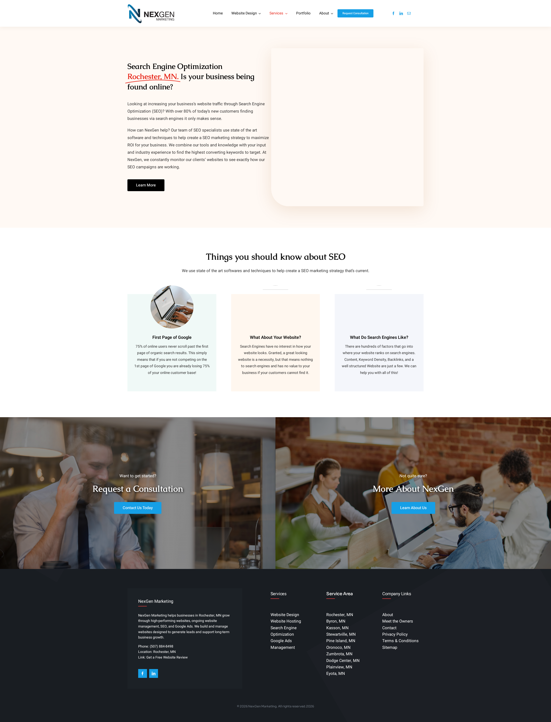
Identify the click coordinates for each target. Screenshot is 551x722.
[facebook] (393, 13)
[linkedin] (401, 13)
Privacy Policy (395, 634)
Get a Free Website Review (167, 657)
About (387, 615)
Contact (389, 628)
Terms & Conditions (400, 641)
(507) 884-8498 (161, 646)
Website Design (285, 615)
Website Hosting (286, 621)
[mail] (409, 13)
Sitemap (389, 648)
